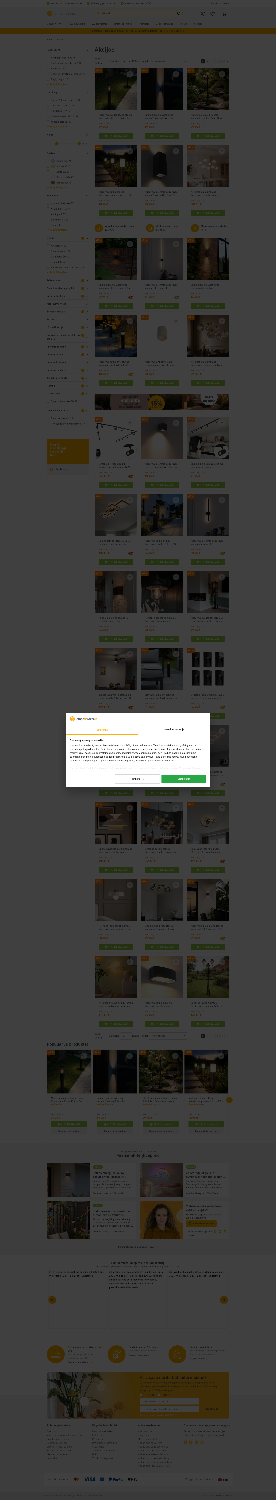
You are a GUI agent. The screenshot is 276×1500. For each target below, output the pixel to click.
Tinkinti (136, 779)
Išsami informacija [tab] (174, 729)
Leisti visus (183, 779)
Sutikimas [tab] (102, 729)
